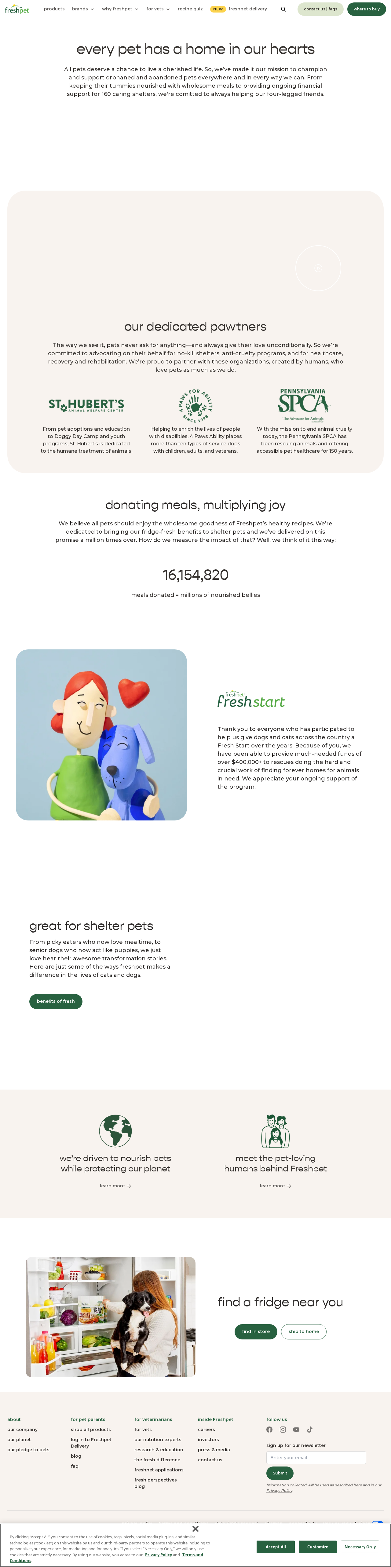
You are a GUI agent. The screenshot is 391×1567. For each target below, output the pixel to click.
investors (208, 1439)
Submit (280, 1473)
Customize (317, 1547)
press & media (214, 1449)
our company (22, 1429)
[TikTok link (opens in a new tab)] (310, 1429)
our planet (19, 1439)
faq (75, 1466)
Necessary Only (360, 1547)
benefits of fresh (56, 1001)
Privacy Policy (279, 1490)
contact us (210, 1460)
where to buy (367, 9)
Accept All (276, 1547)
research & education (158, 1449)
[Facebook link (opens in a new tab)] (269, 1429)
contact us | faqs (320, 9)
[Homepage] (17, 9)
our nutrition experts (157, 1439)
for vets (143, 1429)
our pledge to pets (28, 1449)
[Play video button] (318, 268)
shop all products (91, 1429)
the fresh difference (157, 1460)
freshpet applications (159, 1470)
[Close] (195, 1529)
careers (206, 1429)
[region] (195, 1545)
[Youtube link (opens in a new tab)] (296, 1429)
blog (76, 1456)
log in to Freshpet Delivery (91, 1443)
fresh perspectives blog (155, 1483)
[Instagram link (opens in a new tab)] (283, 1429)
